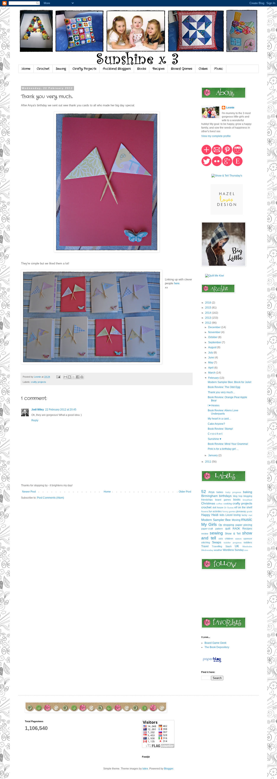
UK (237, 546)
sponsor (247, 538)
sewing (216, 533)
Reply (34, 420)
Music (218, 69)
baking (247, 492)
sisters (238, 538)
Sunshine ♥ (214, 438)
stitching (205, 542)
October (213, 337)
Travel (205, 546)
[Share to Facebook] (78, 377)
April (211, 367)
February (213, 377)
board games (223, 499)
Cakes (203, 69)
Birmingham (209, 496)
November (214, 332)
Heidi (214, 515)
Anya (211, 492)
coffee (219, 503)
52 (203, 491)
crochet (206, 507)
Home (26, 69)
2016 (208, 302)
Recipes (158, 69)
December (214, 327)
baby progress (233, 492)
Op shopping (226, 524)
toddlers (248, 542)
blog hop (237, 496)
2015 (208, 307)
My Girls (209, 524)
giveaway (241, 511)
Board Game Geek (215, 642)
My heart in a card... (219, 418)
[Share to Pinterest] (82, 377)
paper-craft (207, 528)
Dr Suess (229, 507)
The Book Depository (217, 647)
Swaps (216, 542)
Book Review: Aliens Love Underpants (223, 412)
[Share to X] (73, 377)
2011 (208, 461)
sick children (226, 538)
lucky (244, 515)
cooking (228, 503)
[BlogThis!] (69, 377)
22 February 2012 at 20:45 (60, 409)
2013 (208, 317)
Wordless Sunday (233, 550)
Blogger (168, 768)
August (212, 347)
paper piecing (243, 524)
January (213, 455)
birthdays (225, 496)
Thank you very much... (221, 392)
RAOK (236, 528)
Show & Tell (232, 533)
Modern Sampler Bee (216, 519)
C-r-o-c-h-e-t (215, 433)
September (215, 342)
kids (222, 515)
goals (249, 511)
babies (219, 492)
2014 (208, 312)
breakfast (247, 500)
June (211, 357)
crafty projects (38, 382)
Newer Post (29, 491)
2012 (208, 322)
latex (145, 768)
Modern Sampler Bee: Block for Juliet (229, 382)
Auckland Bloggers (117, 69)
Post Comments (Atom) (50, 497)
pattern (219, 528)
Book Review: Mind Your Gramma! (228, 443)
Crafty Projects (84, 69)
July (211, 352)
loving (237, 515)
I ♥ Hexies (213, 405)
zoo (246, 550)
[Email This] (65, 377)
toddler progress (233, 542)
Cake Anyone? (216, 423)
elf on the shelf (243, 507)
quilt (227, 528)
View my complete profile (216, 136)
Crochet (43, 69)
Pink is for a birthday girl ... (223, 448)
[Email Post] (58, 376)
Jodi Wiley (37, 409)
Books (141, 69)
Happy (205, 515)
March (212, 372)
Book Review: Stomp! (220, 428)
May (211, 362)
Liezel (229, 515)
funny (225, 511)
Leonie (230, 107)
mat (250, 515)
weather (218, 550)
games (232, 511)
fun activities (215, 511)
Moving (236, 519)
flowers (204, 511)
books (236, 499)
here (176, 283)
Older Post (185, 491)
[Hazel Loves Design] (227, 213)
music (246, 519)
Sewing (61, 69)
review (204, 533)
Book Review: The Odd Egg (224, 387)
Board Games (181, 69)
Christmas (208, 503)
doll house (218, 507)
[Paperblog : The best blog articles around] (212, 662)
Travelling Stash (221, 546)
